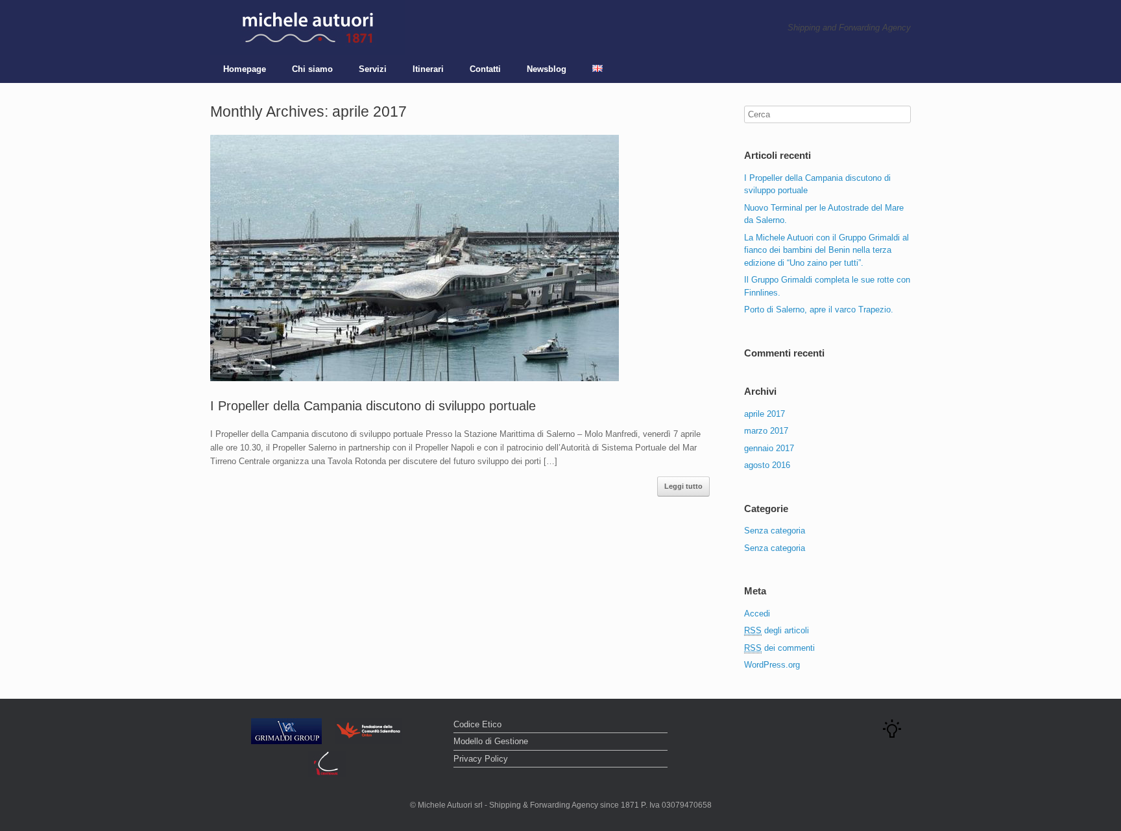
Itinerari (428, 69)
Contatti (485, 69)
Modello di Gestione (490, 741)
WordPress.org (772, 665)
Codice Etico (477, 724)
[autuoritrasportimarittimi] (307, 27)
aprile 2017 (764, 414)
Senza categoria (774, 530)
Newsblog (546, 69)
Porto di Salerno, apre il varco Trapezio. (818, 309)
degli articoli (776, 630)
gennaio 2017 (769, 448)
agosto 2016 (767, 465)
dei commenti (779, 648)
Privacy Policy (480, 759)
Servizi (373, 69)
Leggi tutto (683, 486)
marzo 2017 (766, 431)
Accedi (757, 613)
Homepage (244, 69)
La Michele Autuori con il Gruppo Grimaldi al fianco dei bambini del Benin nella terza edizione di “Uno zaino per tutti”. (826, 250)
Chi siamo (312, 69)
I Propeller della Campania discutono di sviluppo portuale (373, 406)
